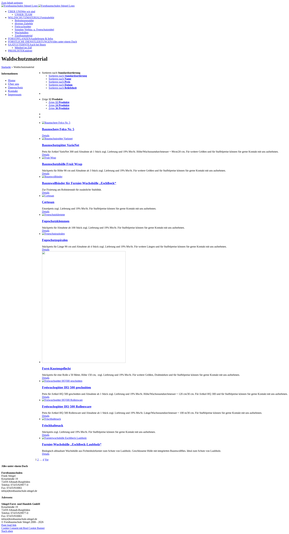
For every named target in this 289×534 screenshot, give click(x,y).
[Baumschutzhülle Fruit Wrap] (165, 157)
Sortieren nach (68, 75)
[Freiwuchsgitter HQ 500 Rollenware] (165, 400)
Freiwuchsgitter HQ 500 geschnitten (66, 387)
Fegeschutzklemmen (55, 221)
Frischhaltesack (52, 425)
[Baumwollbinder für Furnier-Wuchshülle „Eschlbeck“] (165, 176)
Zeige (59, 102)
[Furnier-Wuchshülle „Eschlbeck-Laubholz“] (165, 438)
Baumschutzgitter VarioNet (60, 145)
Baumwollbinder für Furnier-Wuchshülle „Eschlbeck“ (79, 183)
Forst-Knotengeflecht (56, 368)
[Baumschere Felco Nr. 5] (165, 122)
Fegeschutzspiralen (55, 240)
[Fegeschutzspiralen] (165, 233)
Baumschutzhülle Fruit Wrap (62, 164)
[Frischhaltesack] (165, 418)
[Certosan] (165, 195)
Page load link (8, 525)
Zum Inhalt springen (12, 2)
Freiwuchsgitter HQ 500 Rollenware (66, 406)
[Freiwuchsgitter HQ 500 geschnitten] (165, 380)
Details (45, 135)
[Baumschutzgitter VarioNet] (165, 138)
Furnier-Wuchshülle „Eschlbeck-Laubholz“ (72, 444)
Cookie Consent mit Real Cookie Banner (23, 528)
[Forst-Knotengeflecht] (165, 307)
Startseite (6, 67)
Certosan (48, 202)
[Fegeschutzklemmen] (165, 214)
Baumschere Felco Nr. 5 (58, 129)
